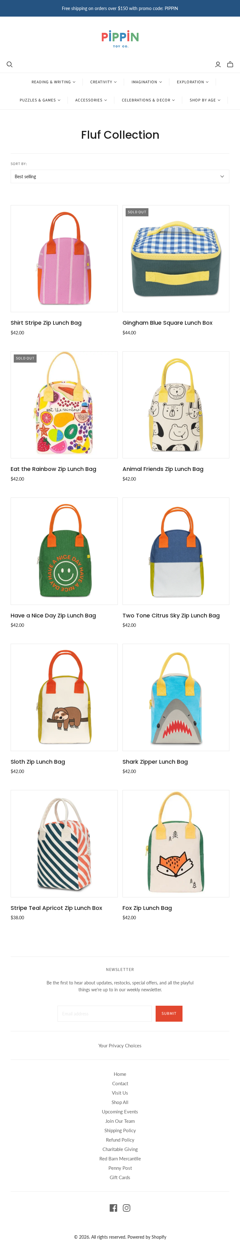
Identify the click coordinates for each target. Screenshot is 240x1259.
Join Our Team (120, 1121)
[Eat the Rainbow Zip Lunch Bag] (64, 404)
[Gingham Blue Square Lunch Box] (175, 258)
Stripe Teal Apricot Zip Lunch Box (56, 908)
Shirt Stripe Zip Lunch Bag (46, 323)
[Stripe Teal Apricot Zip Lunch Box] (64, 843)
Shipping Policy (120, 1130)
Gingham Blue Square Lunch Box (167, 323)
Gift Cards (120, 1177)
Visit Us (120, 1093)
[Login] (218, 64)
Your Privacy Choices (120, 1045)
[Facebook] (113, 1208)
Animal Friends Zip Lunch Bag (162, 469)
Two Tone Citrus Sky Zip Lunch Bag (171, 615)
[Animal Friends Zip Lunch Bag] (175, 404)
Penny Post (120, 1168)
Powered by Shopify (147, 1237)
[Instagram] (126, 1208)
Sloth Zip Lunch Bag (38, 762)
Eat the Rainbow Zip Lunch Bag (53, 469)
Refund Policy (120, 1140)
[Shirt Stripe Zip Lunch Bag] (64, 258)
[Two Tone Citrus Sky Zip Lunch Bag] (175, 551)
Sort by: (19, 164)
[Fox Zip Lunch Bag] (175, 843)
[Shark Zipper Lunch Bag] (175, 697)
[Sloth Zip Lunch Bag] (64, 697)
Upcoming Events (120, 1111)
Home (120, 1074)
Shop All (120, 1102)
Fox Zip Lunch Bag (147, 908)
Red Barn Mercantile (120, 1158)
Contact (120, 1083)
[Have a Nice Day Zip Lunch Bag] (64, 551)
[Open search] (10, 64)
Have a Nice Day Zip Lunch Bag (53, 615)
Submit (169, 1013)
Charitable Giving (120, 1149)
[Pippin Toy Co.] (120, 39)
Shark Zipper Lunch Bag (155, 762)
